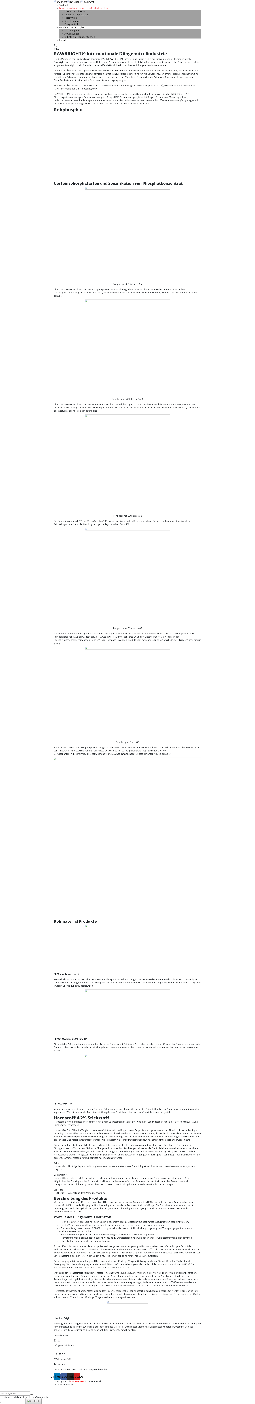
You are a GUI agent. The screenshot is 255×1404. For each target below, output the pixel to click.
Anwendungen (72, 33)
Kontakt (63, 40)
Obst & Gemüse (72, 21)
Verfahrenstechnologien (72, 27)
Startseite (64, 5)
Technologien (71, 30)
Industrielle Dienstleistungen (79, 37)
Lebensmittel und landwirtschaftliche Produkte (83, 8)
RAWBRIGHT (114, 59)
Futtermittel (70, 17)
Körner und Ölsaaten (75, 11)
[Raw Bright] (60, 1)
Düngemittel (71, 24)
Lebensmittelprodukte (76, 14)
